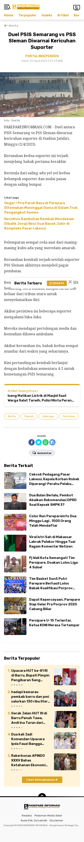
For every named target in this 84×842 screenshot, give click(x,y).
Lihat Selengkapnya (41, 779)
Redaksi (27, 815)
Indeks (47, 15)
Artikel (63, 15)
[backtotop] (42, 797)
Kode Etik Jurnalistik (34, 820)
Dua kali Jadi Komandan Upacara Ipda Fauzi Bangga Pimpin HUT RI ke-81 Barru (28, 739)
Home (8, 15)
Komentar (44, 453)
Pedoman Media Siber (48, 815)
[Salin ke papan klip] (52, 442)
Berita (12, 416)
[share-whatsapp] (45, 442)
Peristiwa (69, 416)
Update (58, 283)
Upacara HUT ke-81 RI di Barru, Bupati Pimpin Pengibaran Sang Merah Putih (30, 676)
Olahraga (48, 416)
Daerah (29, 416)
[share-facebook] (31, 442)
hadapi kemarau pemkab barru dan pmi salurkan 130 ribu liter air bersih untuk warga (30, 697)
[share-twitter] (38, 442)
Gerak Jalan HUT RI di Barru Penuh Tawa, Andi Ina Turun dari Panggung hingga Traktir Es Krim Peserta (30, 718)
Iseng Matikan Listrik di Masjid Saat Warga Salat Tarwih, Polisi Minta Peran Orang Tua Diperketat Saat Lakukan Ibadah (40, 398)
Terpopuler (27, 15)
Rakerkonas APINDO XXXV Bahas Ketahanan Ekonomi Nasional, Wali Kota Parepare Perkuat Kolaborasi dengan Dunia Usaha (28, 761)
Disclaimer (56, 820)
